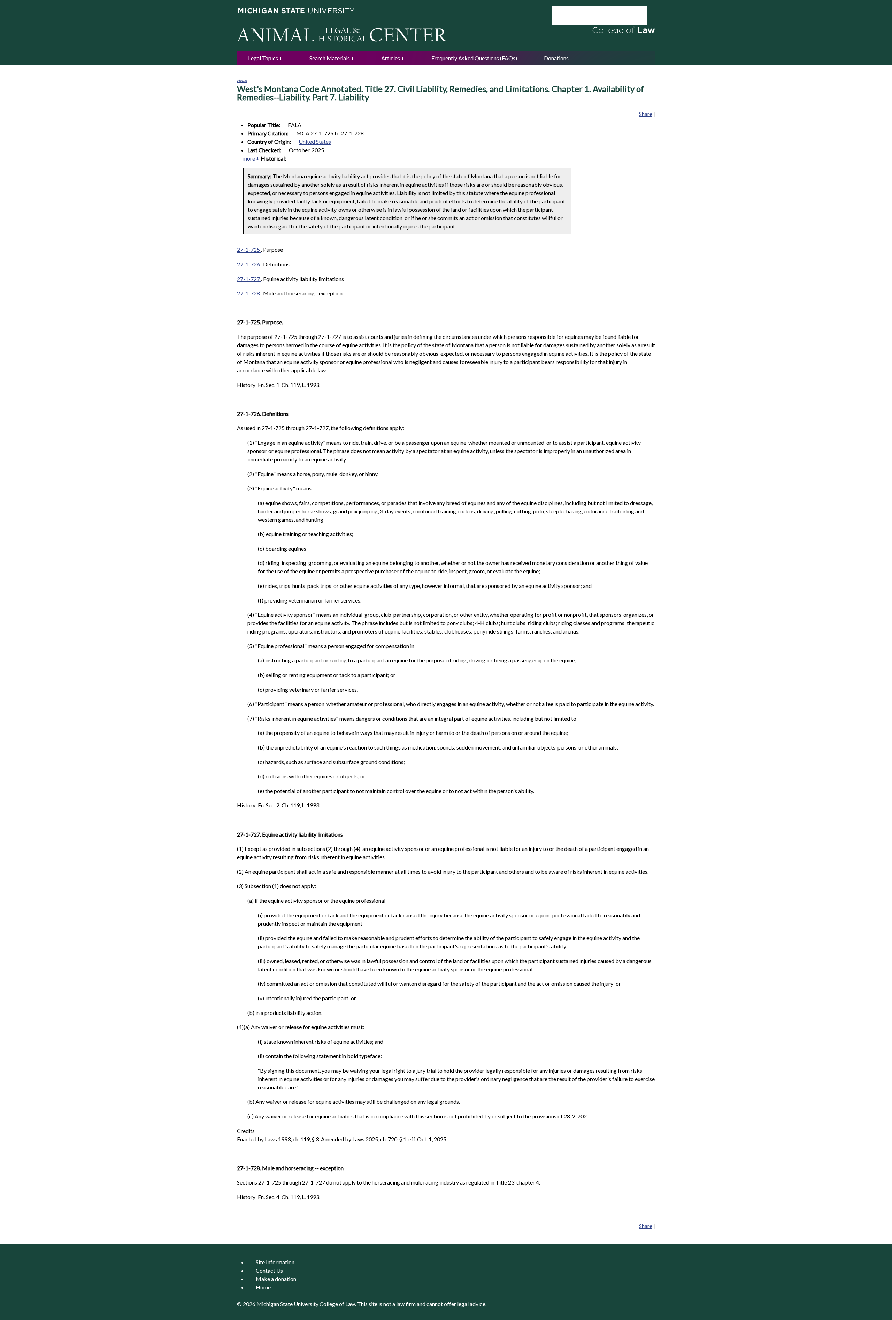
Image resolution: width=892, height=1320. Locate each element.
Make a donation (276, 1278)
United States (315, 141)
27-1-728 (249, 293)
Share (645, 113)
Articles (390, 58)
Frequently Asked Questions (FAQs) (474, 58)
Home (242, 80)
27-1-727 (249, 278)
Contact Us (269, 1270)
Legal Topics (263, 58)
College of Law (337, 1303)
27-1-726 (249, 264)
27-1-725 (249, 249)
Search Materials (329, 58)
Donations (556, 58)
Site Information (275, 1262)
